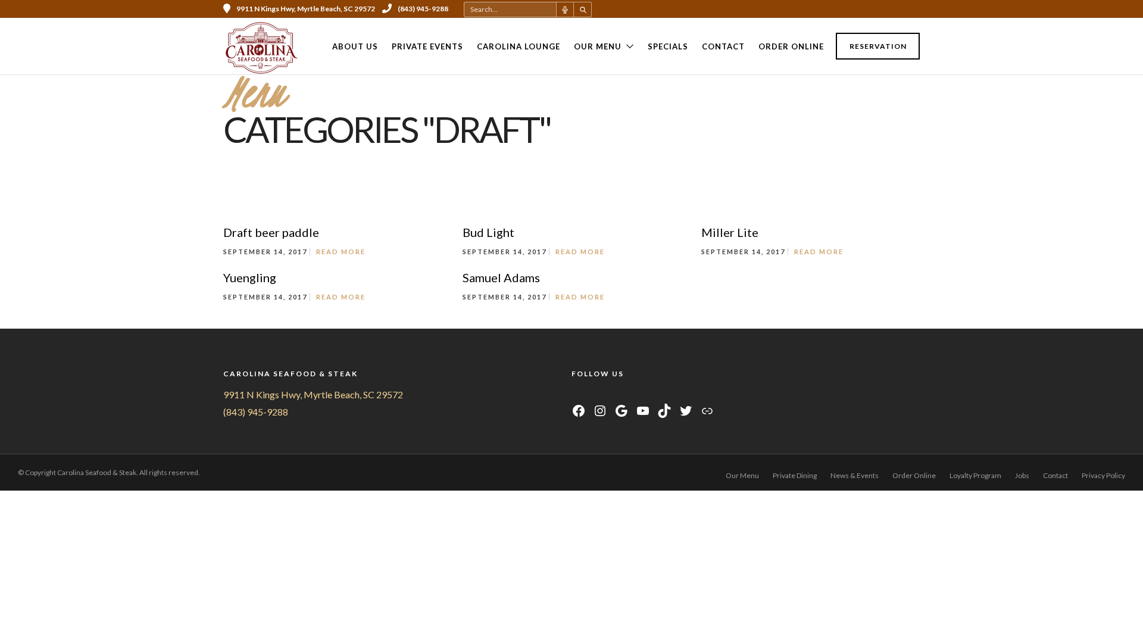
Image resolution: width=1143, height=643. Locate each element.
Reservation (878, 46)
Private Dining (795, 475)
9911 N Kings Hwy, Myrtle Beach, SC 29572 (313, 394)
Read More (341, 251)
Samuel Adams (501, 277)
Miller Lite (729, 232)
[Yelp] (915, 9)
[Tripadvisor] (899, 9)
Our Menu (598, 46)
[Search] (583, 9)
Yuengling (249, 277)
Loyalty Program (975, 475)
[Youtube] (867, 9)
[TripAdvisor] (621, 394)
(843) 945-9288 (423, 8)
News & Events (854, 475)
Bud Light (488, 232)
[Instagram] (883, 9)
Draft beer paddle (271, 232)
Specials (668, 46)
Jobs (1022, 475)
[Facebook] (577, 394)
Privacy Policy (1103, 475)
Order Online (791, 46)
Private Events (427, 46)
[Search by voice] (565, 9)
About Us (355, 46)
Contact (723, 46)
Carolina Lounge (518, 46)
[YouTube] (607, 394)
